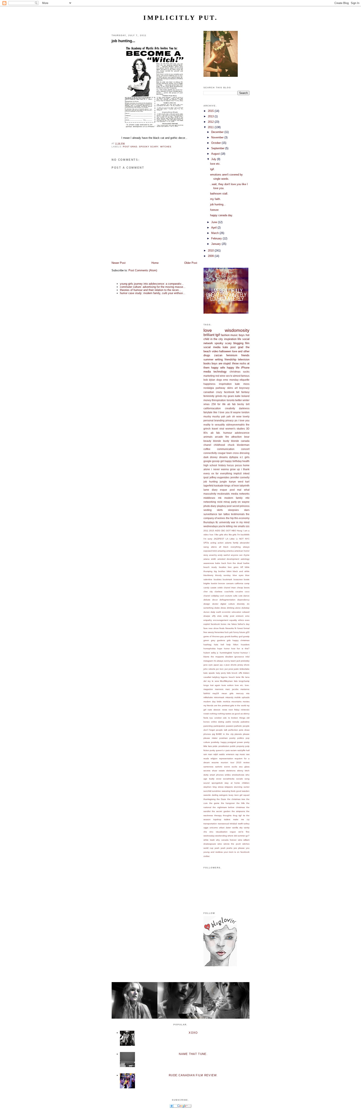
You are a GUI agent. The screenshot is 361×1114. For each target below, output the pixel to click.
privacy (229, 420)
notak (206, 713)
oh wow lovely (240, 416)
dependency (243, 600)
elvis (219, 616)
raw (247, 754)
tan (220, 514)
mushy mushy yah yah (217, 416)
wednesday (209, 836)
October (216, 142)
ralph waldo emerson (223, 754)
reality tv (208, 424)
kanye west (236, 481)
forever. (214, 209)
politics (240, 738)
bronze (221, 583)
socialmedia (228, 779)
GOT (228, 530)
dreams (223, 457)
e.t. (241, 457)
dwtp (213, 612)
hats (216, 644)
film (247, 343)
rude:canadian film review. (193, 1075)
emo (247, 616)
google (207, 461)
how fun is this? (240, 648)
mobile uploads (241, 697)
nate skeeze (214, 710)
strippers (229, 787)
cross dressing (241, 453)
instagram (208, 661)
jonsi (231, 669)
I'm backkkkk (243, 534)
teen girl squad (241, 795)
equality (233, 620)
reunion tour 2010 (231, 762)
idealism (229, 657)
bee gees (233, 567)
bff (241, 567)
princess (244, 506)
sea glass (244, 766)
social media (211, 347)
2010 (211, 250)
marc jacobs (231, 689)
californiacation (212, 408)
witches (165, 146)
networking (209, 501)
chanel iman (230, 587)
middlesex (209, 497)
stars (246, 510)
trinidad (233, 823)
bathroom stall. (219, 193)
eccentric (226, 612)
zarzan (218, 355)
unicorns (214, 827)
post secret (233, 506)
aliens (214, 547)
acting (213, 543)
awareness (208, 563)
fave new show (211, 628)
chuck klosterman (238, 444)
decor (215, 600)
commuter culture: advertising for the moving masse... (153, 286)
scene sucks (230, 766)
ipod (205, 477)
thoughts (227, 815)
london (245, 412)
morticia (226, 701)
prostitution (224, 746)
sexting (207, 510)
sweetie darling (210, 795)
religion (214, 758)
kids (229, 673)
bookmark (227, 579)
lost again (215, 685)
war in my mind (240, 522)
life (239, 339)
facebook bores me (220, 624)
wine (219, 844)
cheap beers (243, 587)
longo (206, 685)
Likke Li (234, 539)
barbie (246, 563)
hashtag (207, 644)
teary (231, 795)
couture (228, 596)
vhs (205, 832)
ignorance (239, 657)
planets (238, 734)
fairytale (207, 412)
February (217, 238)
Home (155, 262)
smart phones (217, 775)
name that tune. (193, 1054)
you (247, 848)
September (218, 148)
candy (206, 587)
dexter (215, 604)
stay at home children (237, 783)
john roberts (209, 669)
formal (246, 628)
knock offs (237, 673)
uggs (205, 827)
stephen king (210, 787)
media (207, 371)
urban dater (225, 827)
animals (207, 436)
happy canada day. (221, 215)
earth (218, 612)
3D (247, 428)
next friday (234, 710)
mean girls (227, 693)
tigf (240, 815)
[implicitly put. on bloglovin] (220, 965)
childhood (219, 444)
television (243, 359)
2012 (211, 121)
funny (236, 632)
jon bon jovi (222, 669)
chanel (207, 444)
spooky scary (148, 146)
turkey (246, 823)
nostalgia (208, 387)
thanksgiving (209, 799)
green (206, 640)
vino (211, 832)
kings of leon (231, 485)
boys (242, 335)
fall (237, 392)
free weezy (208, 632)
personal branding (214, 420)
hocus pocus (234, 465)
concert (245, 449)
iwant (233, 661)
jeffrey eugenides (220, 477)
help (228, 644)
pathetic (238, 726)
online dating (217, 722)
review (246, 762)
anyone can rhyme (240, 555)
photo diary (209, 506)
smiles (228, 775)
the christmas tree (236, 799)
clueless (218, 591)
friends (245, 355)
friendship (230, 359)
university (224, 522)
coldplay (215, 596)
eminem (239, 616)
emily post (228, 616)
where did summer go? (238, 836)
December (217, 132)
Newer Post (119, 262)
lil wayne (235, 412)
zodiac (206, 856)
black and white (241, 571)
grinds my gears (224, 396)
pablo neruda (232, 722)
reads (206, 758)
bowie (246, 579)
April (214, 227)
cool (222, 596)
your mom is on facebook (236, 852)
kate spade (209, 673)
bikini (229, 571)
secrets (206, 770)
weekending (221, 836)
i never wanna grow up (225, 469)
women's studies (235, 428)
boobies (217, 579)
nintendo (245, 710)
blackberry (208, 575)
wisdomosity (237, 330)
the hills (240, 803)
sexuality (220, 424)
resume (215, 762)
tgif (217, 335)
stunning (238, 787)
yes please (239, 848)
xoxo (193, 1032)
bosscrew (238, 579)
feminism (231, 355)
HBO (233, 530)
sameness (208, 766)
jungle (223, 481)
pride (215, 746)
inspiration (230, 339)
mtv (247, 497)
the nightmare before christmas (229, 807)
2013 (211, 116)
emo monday (230, 379)
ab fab (231, 404)
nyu (211, 718)
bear (246, 436)
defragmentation (227, 600)
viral (221, 428)
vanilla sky (237, 827)
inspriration (225, 384)
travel (215, 428)
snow (218, 779)
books (207, 363)
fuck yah (229, 632)
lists (236, 681)
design (206, 604)
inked (246, 473)
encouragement (220, 620)
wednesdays (210, 526)
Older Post (190, 262)
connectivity (210, 453)
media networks (240, 493)
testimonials (238, 514)
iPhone (245, 367)
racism (233, 750)
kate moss (242, 384)
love (207, 330)
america (230, 551)
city (211, 591)
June (214, 222)
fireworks (229, 628)
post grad (130, 146)
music (234, 335)
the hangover (228, 803)
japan (216, 665)
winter (246, 400)
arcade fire (222, 436)
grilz (229, 640)
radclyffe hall (243, 750)
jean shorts (231, 665)
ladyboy (216, 677)
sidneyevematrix (235, 424)
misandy (229, 697)
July (214, 159)
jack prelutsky (243, 661)
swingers (223, 795)
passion (230, 726)
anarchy (213, 555)
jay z (222, 665)
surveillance (210, 514)
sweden (245, 791)
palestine (245, 722)
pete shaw (244, 730)
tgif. (212, 169)
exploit (206, 624)
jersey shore (243, 665)
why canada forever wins (229, 840)
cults (235, 596)
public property (237, 746)
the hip (230, 518)
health (245, 461)
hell (222, 644)
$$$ (247, 526)
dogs (219, 379)
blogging (238, 343)
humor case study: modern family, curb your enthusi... (152, 293)
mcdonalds (223, 493)
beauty (207, 441)
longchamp (244, 681)
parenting (208, 726)
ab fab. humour (221, 432)
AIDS (217, 530)
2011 (211, 127)
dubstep (245, 608)
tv (231, 375)
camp (246, 583)
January (216, 243)
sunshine (216, 791)
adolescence (242, 432)
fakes (234, 624)
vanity (246, 827)
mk (219, 497)
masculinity (209, 493)
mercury (240, 693)
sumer (246, 787)
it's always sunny (222, 661)
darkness (244, 408)
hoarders (245, 644)
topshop (217, 819)
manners (219, 689)
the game (214, 803)
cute (240, 596)
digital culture (227, 604)
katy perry (221, 673)
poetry (232, 738)
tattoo (227, 514)
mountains (236, 701)
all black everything (230, 547)
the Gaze (221, 799)
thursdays (209, 522)
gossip (246, 636)
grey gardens (218, 640)
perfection (233, 730)
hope (219, 648)
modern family (233, 497)
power (240, 742)
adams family (231, 543)
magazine (208, 689)
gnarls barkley (231, 636)
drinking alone (234, 608)
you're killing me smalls (232, 526)
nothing (213, 713)
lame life (240, 677)
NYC (247, 539)
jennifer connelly (240, 477)
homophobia (209, 648)
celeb (220, 587)
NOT (241, 539)
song (247, 779)
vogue (233, 832)
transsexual (223, 823)
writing (219, 359)
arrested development (228, 559)
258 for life (218, 404)
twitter (238, 400)
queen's (220, 750)
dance (246, 596)
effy (214, 616)
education (236, 612)
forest (240, 628)
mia (247, 693)
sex (228, 375)
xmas (206, 404)
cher (205, 591)
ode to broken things (234, 718)
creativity (230, 408)
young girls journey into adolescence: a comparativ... (152, 283)
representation (226, 758)
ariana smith (209, 559)
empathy (207, 620)
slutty (205, 775)
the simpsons (238, 811)
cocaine (239, 591)
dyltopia (233, 457)
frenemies (219, 632)
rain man (207, 754)
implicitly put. (180, 17)
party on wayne (240, 501)
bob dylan (209, 379)
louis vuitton (227, 685)
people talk (221, 730)
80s (205, 432)
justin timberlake (241, 669)
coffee (206, 449)
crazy (219, 392)
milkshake (208, 697)
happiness (209, 384)
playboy (221, 506)
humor (236, 653)
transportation (210, 823)
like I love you (221, 412)
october (218, 718)
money (207, 400)
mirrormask (219, 697)
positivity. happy (219, 742)
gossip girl (218, 461)
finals (221, 628)
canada (245, 441)
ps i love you (242, 420)
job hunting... (123, 41)
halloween (225, 351)
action (221, 543)
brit (247, 404)
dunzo (206, 612)
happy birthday (233, 461)
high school (210, 465)
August (216, 153)
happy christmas (241, 640)
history (222, 465)
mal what (243, 489)
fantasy (245, 392)
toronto (231, 400)
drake (217, 608)
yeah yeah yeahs (224, 848)
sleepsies (233, 510)
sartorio (218, 766)
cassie (213, 587)
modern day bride (212, 701)
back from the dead (231, 563)
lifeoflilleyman (226, 681)
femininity (208, 396)
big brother (219, 571)
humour (244, 653)
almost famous (241, 375)
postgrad (232, 742)
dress (223, 608)
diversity (241, 604)
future (242, 632)
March (215, 233)
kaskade (219, 485)
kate (225, 347)
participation (219, 726)
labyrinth (244, 485)
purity (212, 750)
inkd (247, 657)
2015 (211, 110)
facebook (229, 392)
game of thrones (211, 636)
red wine (220, 375)
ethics (241, 620)
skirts (220, 510)
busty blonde (231, 441)
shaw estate (218, 770)
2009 (211, 256)
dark (205, 457)
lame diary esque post (219, 489)
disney (213, 457)
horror (227, 648)
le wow (215, 681)
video (215, 351)
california (239, 583)
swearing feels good (231, 791)
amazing (221, 551)
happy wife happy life (225, 367)
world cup (208, 848)
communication (225, 449)
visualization (222, 832)
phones (207, 734)
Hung (239, 530)
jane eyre (208, 665)
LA (227, 539)
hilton (235, 644)
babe (217, 563)
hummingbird (226, 653)
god (241, 636)
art (236, 387)
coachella (229, 591)
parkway (220, 387)
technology (220, 371)
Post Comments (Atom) (142, 270)
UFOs (206, 543)
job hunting (210, 481)
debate (206, 600)
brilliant (208, 335)
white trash (209, 840)
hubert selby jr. (211, 653)
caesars (230, 583)
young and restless (213, 852)
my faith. (215, 199)
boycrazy (244, 387)
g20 (247, 632)
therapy (218, 815)
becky (240, 404)
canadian (208, 392)
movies (246, 701)
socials (239, 779)
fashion (225, 335)
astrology (245, 559)
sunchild (207, 791)
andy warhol (224, 555)
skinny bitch (243, 770)
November (217, 137)
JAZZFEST (219, 539)
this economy (241, 518)
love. (247, 685)
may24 (215, 693)
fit (235, 628)
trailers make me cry (236, 819)
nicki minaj (223, 501)
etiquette (244, 379)
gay (222, 636)
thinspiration (219, 400)
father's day (243, 624)
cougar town (225, 453)
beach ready (210, 567)
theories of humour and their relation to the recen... (150, 290)
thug (235, 815)
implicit (238, 473)
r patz (227, 750)
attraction (236, 436)
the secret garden (221, 811)
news (224, 710)
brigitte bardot (210, 583)
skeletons (230, 770)
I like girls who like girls (225, 534)
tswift (240, 823)
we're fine (243, 832)
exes (247, 620)
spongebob (217, 783)
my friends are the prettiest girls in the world (224, 705)
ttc (217, 522)
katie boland (242, 396)
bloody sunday (223, 575)
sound (206, 783)
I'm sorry (207, 539)
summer (208, 359)
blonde (217, 441)
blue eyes (238, 575)
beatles (222, 567)
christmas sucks (239, 371)
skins (230, 387)
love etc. (215, 163)
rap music (240, 754)
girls (247, 457)
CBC (223, 530)
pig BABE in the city (223, 734)
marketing (209, 375)
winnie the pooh (232, 844)
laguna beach (228, 677)
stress (221, 787)
